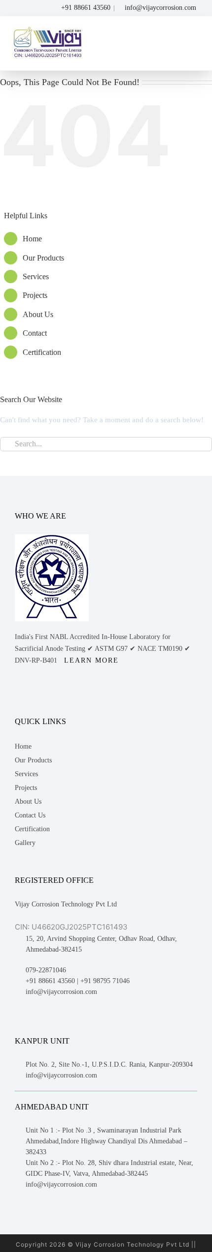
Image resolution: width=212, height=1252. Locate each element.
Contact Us (129, 425)
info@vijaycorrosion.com (160, 7)
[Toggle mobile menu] (196, 38)
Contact (111, 238)
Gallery (124, 453)
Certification (118, 257)
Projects (111, 201)
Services (112, 181)
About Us (114, 219)
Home (108, 130)
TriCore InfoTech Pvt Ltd (143, 850)
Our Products (132, 370)
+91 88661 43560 (84, 7)
